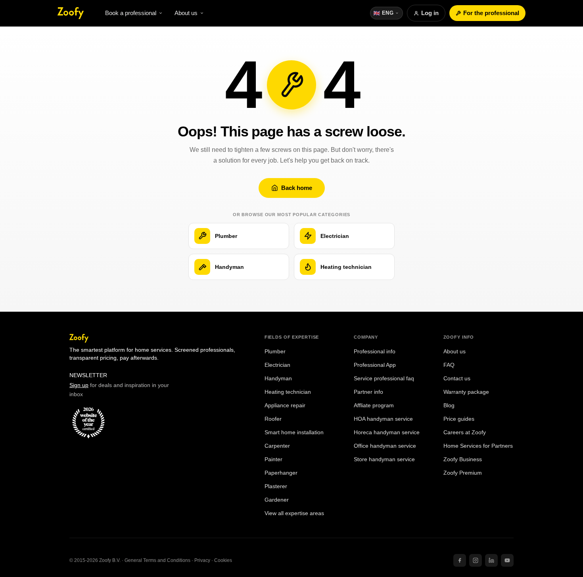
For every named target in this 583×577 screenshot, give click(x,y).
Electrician (277, 365)
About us (454, 352)
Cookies (223, 560)
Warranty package (466, 392)
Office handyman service (385, 446)
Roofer (273, 419)
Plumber (275, 352)
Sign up (78, 385)
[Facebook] (459, 560)
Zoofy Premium (462, 473)
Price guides (458, 419)
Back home (296, 187)
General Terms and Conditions (157, 560)
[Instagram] (475, 560)
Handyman (278, 378)
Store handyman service (384, 459)
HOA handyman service (383, 419)
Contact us (456, 378)
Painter (273, 459)
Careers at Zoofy (464, 432)
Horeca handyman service (387, 432)
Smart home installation (294, 432)
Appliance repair (285, 405)
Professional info (374, 352)
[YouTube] (507, 560)
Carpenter (277, 446)
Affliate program (374, 405)
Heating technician (288, 392)
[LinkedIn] (491, 560)
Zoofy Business (462, 459)
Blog (449, 405)
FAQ (449, 365)
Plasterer (276, 486)
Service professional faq (384, 378)
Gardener (277, 500)
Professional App (375, 365)
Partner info (368, 392)
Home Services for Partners (478, 446)
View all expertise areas (294, 513)
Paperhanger (281, 473)
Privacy (202, 560)
